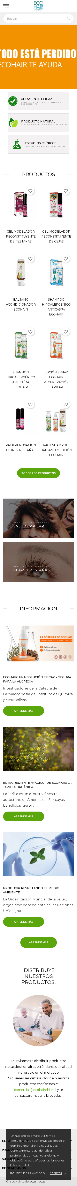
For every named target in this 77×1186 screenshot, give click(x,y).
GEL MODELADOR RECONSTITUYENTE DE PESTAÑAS (21, 236)
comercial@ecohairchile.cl (35, 1090)
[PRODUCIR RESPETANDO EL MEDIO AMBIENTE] (38, 854)
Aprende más (23, 710)
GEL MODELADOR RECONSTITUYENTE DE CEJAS (56, 236)
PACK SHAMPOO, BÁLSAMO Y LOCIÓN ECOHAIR (56, 450)
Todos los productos (38, 473)
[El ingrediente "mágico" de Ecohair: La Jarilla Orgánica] (38, 749)
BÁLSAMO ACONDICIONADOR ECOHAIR (21, 304)
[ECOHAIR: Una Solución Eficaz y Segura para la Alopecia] (38, 643)
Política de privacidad (27, 1173)
